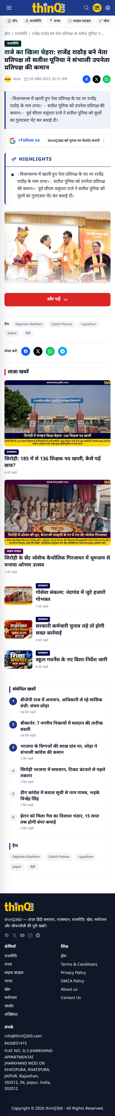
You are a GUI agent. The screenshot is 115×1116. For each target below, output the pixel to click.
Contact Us (71, 998)
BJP (28, 333)
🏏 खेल (104, 21)
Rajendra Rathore (28, 324)
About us (69, 989)
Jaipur (12, 333)
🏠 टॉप (12, 21)
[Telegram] (38, 935)
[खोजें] (86, 8)
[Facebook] (6, 935)
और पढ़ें (54, 299)
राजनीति (21, 34)
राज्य (8, 964)
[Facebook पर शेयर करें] (86, 79)
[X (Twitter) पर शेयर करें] (96, 79)
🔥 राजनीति (33, 21)
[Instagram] (30, 935)
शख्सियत (11, 1014)
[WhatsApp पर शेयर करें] (107, 79)
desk (17, 79)
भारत (8, 981)
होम (7, 34)
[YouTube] (22, 935)
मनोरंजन (10, 998)
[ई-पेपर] (97, 7)
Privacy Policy (73, 973)
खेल (7, 989)
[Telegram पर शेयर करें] (62, 351)
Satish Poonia (61, 324)
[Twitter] (14, 935)
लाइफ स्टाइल (13, 973)
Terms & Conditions (79, 964)
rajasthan (88, 324)
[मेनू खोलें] (8, 7)
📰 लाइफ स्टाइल (79, 21)
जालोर (9, 1006)
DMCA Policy (72, 981)
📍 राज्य (54, 21)
